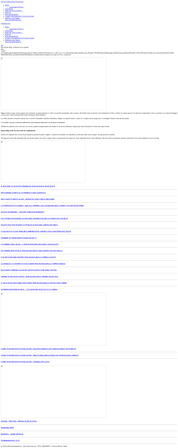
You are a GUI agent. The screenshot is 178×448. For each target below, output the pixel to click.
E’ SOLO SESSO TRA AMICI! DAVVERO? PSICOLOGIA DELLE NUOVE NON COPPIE (34, 283)
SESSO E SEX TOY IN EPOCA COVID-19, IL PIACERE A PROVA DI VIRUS (29, 225)
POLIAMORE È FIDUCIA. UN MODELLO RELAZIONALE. (23, 193)
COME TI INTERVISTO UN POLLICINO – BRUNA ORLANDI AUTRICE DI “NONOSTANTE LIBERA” (40, 355)
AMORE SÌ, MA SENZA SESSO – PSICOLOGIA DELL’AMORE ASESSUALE (29, 276)
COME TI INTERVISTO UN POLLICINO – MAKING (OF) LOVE (25, 362)
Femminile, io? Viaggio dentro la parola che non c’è (19, 238)
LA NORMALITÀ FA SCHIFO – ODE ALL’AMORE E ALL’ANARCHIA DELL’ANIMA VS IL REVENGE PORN (42, 206)
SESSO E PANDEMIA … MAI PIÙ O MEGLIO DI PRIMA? (22, 212)
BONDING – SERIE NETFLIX (12, 434)
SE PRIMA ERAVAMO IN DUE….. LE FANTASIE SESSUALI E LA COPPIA (29, 289)
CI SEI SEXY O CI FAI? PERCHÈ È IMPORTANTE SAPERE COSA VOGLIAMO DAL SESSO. (36, 231)
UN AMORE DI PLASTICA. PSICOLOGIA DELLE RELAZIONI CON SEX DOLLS (32, 251)
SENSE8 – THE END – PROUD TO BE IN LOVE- (19, 421)
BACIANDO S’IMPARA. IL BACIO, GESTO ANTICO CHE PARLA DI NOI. (29, 270)
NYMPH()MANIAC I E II (10, 440)
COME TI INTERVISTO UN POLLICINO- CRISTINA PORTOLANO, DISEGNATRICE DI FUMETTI (38, 349)
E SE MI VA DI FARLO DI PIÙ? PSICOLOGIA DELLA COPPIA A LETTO (28, 257)
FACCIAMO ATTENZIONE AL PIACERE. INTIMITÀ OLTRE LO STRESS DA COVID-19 (34, 218)
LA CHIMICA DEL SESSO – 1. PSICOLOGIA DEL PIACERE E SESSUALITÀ (30, 244)
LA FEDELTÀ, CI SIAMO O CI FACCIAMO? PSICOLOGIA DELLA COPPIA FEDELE (33, 264)
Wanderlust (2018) (7, 428)
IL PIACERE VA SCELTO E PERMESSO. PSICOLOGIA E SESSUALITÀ (28, 186)
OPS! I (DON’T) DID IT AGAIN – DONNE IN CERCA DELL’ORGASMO (27, 199)
